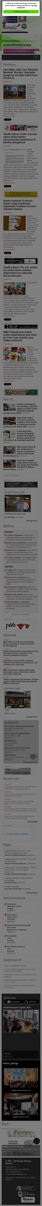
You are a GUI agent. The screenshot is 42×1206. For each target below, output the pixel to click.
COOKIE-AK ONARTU (21, 12)
